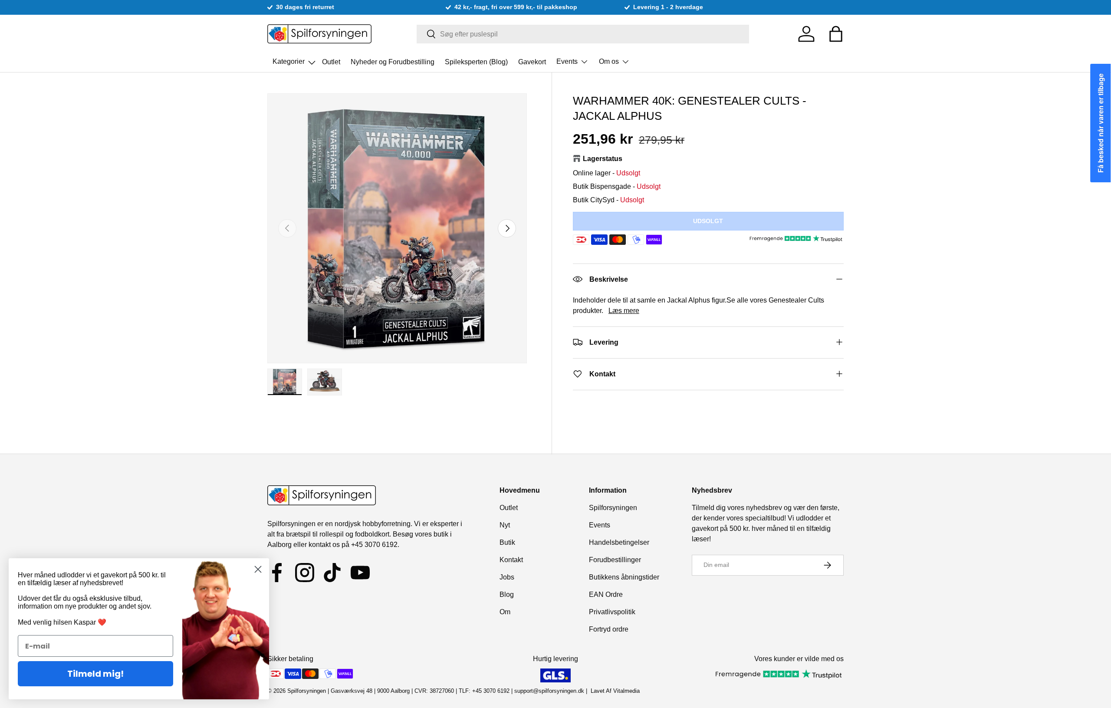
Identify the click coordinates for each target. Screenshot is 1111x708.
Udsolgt (708, 220)
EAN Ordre (606, 594)
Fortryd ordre (608, 629)
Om (505, 612)
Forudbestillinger (615, 559)
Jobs (507, 577)
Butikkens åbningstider (624, 577)
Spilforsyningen (613, 507)
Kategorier (295, 59)
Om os (609, 61)
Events (567, 61)
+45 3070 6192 (374, 544)
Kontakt (511, 559)
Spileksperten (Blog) (476, 61)
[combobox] (583, 34)
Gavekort (532, 61)
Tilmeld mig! (95, 674)
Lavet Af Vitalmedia (615, 691)
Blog (507, 594)
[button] (836, 34)
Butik (507, 542)
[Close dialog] (258, 569)
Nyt (505, 525)
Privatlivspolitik (612, 612)
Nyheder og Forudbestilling (392, 61)
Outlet (331, 61)
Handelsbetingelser (619, 542)
